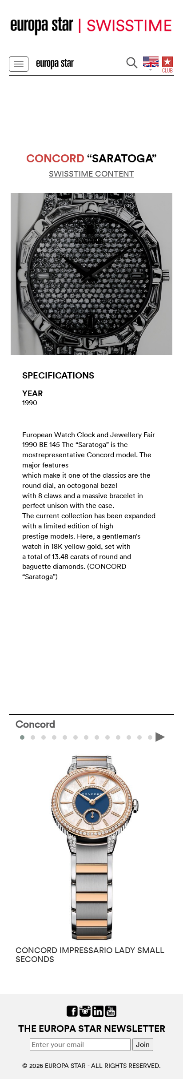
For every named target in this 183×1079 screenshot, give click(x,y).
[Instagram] (85, 1010)
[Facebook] (72, 1010)
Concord (36, 723)
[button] (33, 737)
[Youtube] (110, 1010)
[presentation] (23, 736)
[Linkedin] (97, 1010)
